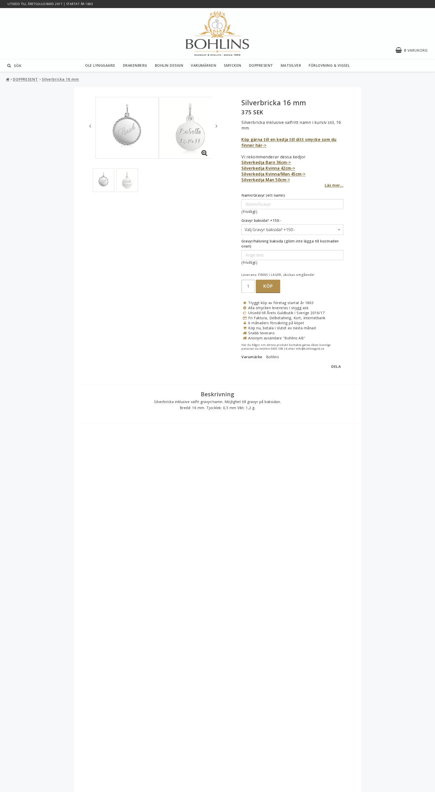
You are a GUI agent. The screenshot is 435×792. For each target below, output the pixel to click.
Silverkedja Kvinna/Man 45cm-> (273, 174)
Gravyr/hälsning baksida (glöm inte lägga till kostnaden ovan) (290, 243)
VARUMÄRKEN (203, 65)
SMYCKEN (232, 65)
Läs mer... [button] (334, 185)
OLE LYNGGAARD (100, 65)
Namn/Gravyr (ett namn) (263, 195)
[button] (414, 50)
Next (216, 126)
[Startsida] (217, 33)
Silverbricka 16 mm (60, 79)
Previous (90, 126)
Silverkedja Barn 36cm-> (266, 162)
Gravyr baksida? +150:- (261, 220)
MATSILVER (291, 65)
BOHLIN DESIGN (169, 65)
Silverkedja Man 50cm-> (265, 180)
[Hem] (8, 79)
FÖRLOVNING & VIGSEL (329, 65)
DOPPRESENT (261, 65)
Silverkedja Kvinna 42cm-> (268, 168)
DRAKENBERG (135, 65)
